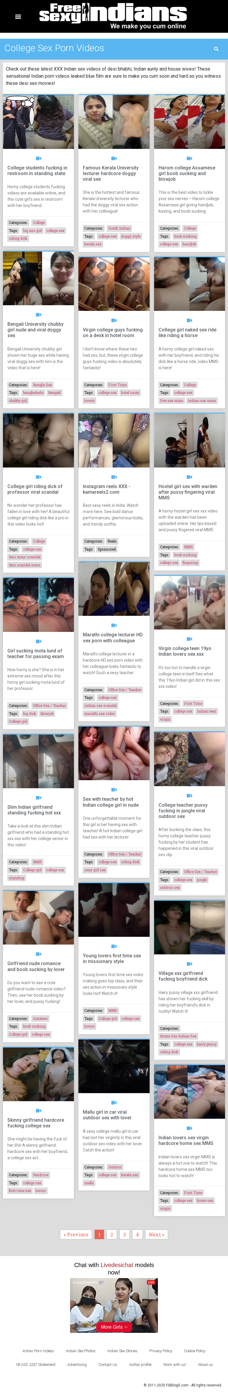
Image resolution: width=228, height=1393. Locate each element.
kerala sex (93, 243)
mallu (89, 1182)
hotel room (130, 392)
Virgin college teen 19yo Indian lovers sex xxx (185, 651)
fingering (190, 562)
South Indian (119, 228)
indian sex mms (202, 400)
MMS (188, 546)
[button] (18, 16)
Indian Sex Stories (122, 1351)
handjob (189, 243)
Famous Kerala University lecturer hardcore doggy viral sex (111, 173)
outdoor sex (170, 887)
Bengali (54, 392)
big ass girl (32, 230)
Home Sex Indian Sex (178, 1036)
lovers (89, 400)
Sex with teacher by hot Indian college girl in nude (111, 802)
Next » (156, 1234)
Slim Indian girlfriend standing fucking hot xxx (34, 810)
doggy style (130, 236)
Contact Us (108, 1364)
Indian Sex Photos (81, 1351)
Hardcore (40, 1174)
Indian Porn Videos (38, 1351)
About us (205, 1364)
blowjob (47, 713)
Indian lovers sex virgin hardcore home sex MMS (186, 1140)
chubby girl (18, 400)
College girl (18, 721)
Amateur (40, 1018)
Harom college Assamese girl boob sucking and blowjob (187, 173)
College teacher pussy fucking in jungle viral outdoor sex (183, 810)
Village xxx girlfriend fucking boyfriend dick (183, 976)
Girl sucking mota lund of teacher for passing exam (35, 653)
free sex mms (171, 400)
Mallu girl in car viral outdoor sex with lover (107, 1115)
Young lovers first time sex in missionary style (112, 958)
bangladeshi (33, 392)
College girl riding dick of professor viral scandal (35, 489)
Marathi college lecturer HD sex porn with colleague (113, 637)
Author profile (140, 1364)
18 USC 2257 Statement (35, 1364)
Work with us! (174, 1364)
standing (16, 877)
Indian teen (206, 711)
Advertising (77, 1364)
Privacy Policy (160, 1351)
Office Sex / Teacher (49, 705)
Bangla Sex (42, 384)
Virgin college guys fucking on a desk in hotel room (113, 332)
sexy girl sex (95, 869)
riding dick (18, 238)
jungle (202, 879)
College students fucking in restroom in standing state (37, 170)
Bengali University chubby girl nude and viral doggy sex (35, 329)
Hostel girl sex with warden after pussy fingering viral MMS (188, 492)
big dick (29, 713)
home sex (205, 1200)
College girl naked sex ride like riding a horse (187, 332)
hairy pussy (207, 1044)
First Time (117, 384)
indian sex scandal (100, 705)
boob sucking (185, 236)
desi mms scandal (24, 556)
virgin (165, 719)
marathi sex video (99, 713)
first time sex (20, 1190)
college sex (55, 230)
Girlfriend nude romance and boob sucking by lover (36, 966)
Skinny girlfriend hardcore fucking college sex (35, 1123)
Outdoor (115, 1167)
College (39, 222)
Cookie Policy (194, 1351)
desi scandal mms (24, 565)
